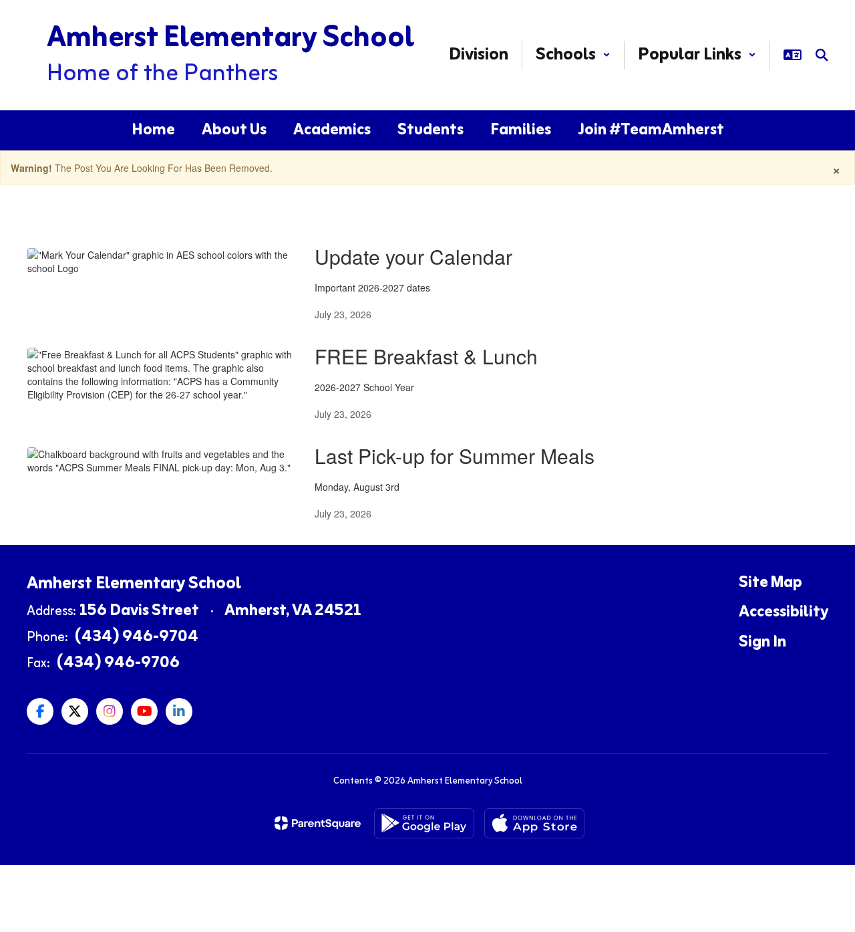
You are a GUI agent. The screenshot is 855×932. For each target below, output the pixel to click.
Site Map (770, 583)
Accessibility (783, 612)
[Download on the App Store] (534, 823)
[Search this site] (821, 55)
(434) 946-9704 (136, 637)
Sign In (762, 642)
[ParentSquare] (317, 823)
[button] (573, 55)
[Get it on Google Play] (424, 823)
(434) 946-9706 (118, 663)
